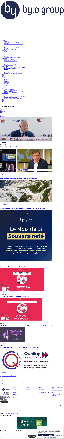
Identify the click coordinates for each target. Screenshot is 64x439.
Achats (1, 109)
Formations (4, 95)
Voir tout (1, 108)
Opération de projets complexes (9, 86)
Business (1, 110)
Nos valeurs (6, 80)
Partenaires (15, 394)
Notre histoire (6, 79)
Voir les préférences (58, 435)
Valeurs (14, 389)
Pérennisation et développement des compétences (12, 87)
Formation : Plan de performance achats (10, 97)
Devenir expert (28, 389)
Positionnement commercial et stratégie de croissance (57, 390)
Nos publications (5, 93)
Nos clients (6, 83)
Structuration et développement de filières (10, 92)
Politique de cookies (46, 437)
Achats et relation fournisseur (9, 89)
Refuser (50, 435)
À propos (3, 78)
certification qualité (4, 396)
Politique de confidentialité (53, 437)
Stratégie (5, 85)
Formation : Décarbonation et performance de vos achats (13, 98)
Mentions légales (10, 413)
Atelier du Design (16, 413)
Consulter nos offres (29, 387)
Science (1, 115)
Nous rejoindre (4, 100)
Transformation (41, 389)
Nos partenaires (6, 82)
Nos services (4, 84)
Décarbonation (2, 111)
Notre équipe (6, 81)
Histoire (14, 390)
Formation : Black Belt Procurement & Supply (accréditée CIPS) (14, 96)
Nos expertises (4, 88)
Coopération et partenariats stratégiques (10, 90)
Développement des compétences (44, 392)
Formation (2, 114)
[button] (55, 405)
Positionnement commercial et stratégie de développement (13, 91)
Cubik (14, 397)
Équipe (14, 392)
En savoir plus (32, 436)
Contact (3, 99)
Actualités (6, 94)
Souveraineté (2, 116)
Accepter (42, 435)
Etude (1, 112)
